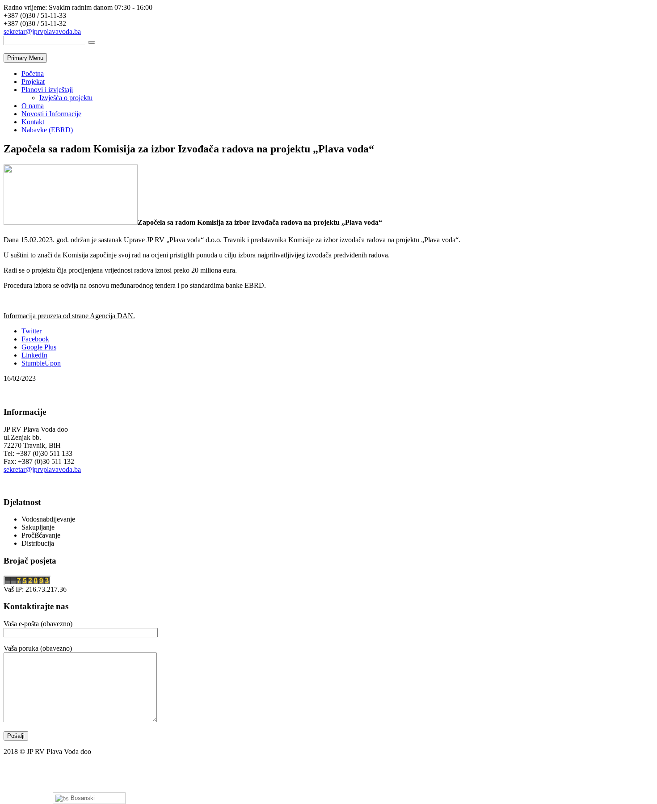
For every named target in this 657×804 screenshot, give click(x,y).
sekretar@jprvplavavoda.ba (42, 31)
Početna (32, 73)
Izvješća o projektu (66, 97)
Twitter (31, 331)
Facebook (35, 339)
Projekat (33, 81)
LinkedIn (34, 355)
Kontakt (32, 122)
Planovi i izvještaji (47, 89)
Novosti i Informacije (51, 114)
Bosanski (82, 798)
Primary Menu (25, 58)
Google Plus (38, 347)
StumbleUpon (41, 363)
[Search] (91, 42)
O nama (32, 105)
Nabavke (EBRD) (47, 130)
